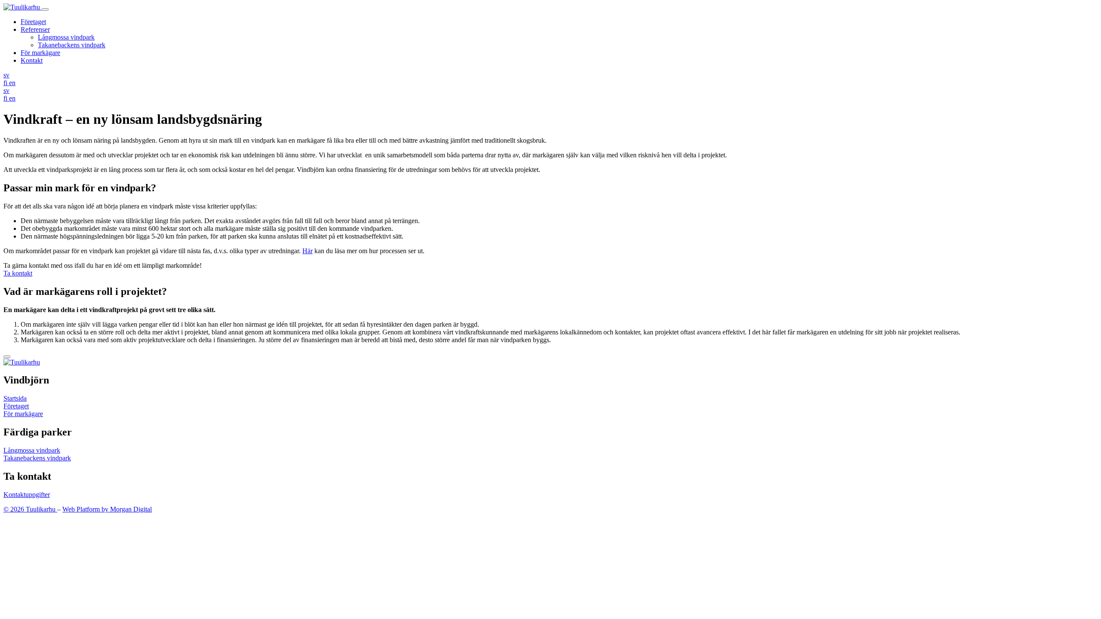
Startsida (15, 398)
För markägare (40, 52)
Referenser (35, 29)
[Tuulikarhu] (22, 7)
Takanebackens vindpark (71, 45)
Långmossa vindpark (66, 37)
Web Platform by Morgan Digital (107, 509)
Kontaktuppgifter (26, 494)
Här (307, 250)
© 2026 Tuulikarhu (30, 509)
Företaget (33, 21)
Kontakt (32, 60)
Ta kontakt (17, 273)
